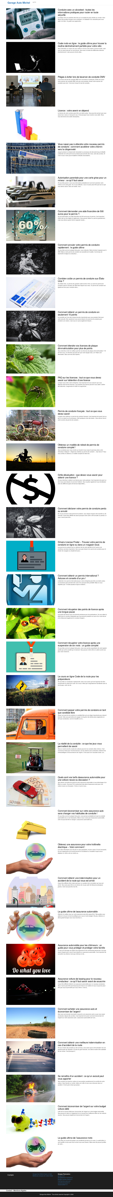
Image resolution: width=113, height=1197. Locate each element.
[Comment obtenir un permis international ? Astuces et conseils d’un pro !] (30, 589)
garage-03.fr (61, 1176)
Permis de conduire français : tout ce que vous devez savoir (80, 412)
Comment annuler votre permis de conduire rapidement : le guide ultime (78, 246)
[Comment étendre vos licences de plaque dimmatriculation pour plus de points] (30, 359)
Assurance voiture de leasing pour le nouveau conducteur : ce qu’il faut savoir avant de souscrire (81, 980)
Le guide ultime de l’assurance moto (75, 1137)
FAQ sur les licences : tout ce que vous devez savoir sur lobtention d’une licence (79, 379)
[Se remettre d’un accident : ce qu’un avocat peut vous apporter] (30, 1088)
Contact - (10, 1190)
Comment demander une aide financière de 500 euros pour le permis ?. (81, 212)
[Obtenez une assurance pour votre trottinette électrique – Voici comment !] (30, 858)
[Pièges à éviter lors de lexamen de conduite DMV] (30, 91)
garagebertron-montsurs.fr (65, 1177)
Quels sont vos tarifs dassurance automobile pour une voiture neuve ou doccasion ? (81, 778)
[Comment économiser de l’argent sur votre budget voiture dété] (30, 1119)
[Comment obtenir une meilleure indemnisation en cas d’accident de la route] (30, 1056)
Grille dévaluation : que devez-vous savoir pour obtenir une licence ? (80, 476)
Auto (34, 2)
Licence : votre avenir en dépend (73, 110)
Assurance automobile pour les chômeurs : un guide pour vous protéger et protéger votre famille (81, 946)
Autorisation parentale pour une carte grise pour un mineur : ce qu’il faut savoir (82, 179)
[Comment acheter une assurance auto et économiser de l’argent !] (30, 1023)
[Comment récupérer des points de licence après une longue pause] (30, 623)
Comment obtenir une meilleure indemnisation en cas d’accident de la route (81, 1044)
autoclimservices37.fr (64, 1183)
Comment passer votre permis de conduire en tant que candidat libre (82, 711)
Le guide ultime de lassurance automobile (78, 911)
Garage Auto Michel (19, 2)
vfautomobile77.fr (63, 1184)
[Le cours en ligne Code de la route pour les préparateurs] (30, 690)
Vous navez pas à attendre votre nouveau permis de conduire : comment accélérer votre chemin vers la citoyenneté (81, 146)
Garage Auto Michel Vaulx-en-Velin (42, 1174)
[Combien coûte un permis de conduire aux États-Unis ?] (30, 292)
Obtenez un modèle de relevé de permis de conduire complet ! (78, 446)
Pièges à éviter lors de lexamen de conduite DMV (81, 76)
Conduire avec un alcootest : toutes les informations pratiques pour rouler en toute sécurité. (78, 12)
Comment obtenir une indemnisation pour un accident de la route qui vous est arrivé (79, 879)
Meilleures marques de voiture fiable (43, 1176)
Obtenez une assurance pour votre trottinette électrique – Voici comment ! (79, 845)
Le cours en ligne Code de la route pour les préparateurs (78, 678)
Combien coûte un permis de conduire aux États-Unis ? (81, 280)
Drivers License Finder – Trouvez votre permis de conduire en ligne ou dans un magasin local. (81, 543)
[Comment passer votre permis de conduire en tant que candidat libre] (30, 724)
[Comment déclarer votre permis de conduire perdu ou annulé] (30, 522)
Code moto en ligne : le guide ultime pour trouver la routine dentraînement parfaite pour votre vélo (82, 44)
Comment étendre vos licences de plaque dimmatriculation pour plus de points (78, 347)
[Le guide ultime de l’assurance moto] (30, 1152)
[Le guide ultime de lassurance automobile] (30, 925)
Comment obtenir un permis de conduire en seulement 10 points (78, 313)
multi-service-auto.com (64, 1181)
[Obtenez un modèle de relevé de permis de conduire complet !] (30, 457)
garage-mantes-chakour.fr (65, 1179)
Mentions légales (20, 1190)
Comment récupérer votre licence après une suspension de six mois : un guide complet (79, 644)
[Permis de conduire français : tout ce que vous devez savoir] (30, 425)
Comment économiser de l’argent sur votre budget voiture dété (82, 1107)
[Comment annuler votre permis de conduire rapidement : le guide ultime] (30, 259)
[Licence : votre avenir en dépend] (30, 124)
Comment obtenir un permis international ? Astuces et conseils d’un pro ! (78, 577)
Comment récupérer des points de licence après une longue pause (81, 610)
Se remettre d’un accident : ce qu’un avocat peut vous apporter (81, 1077)
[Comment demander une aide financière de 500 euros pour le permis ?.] (30, 225)
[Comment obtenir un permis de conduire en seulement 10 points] (30, 326)
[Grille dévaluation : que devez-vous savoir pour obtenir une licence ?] (30, 489)
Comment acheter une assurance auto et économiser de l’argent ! (77, 1010)
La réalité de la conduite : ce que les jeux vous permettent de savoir (80, 745)
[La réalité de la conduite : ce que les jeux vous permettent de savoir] (30, 757)
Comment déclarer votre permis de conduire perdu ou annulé (82, 510)
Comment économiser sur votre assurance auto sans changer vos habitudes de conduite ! (81, 812)
